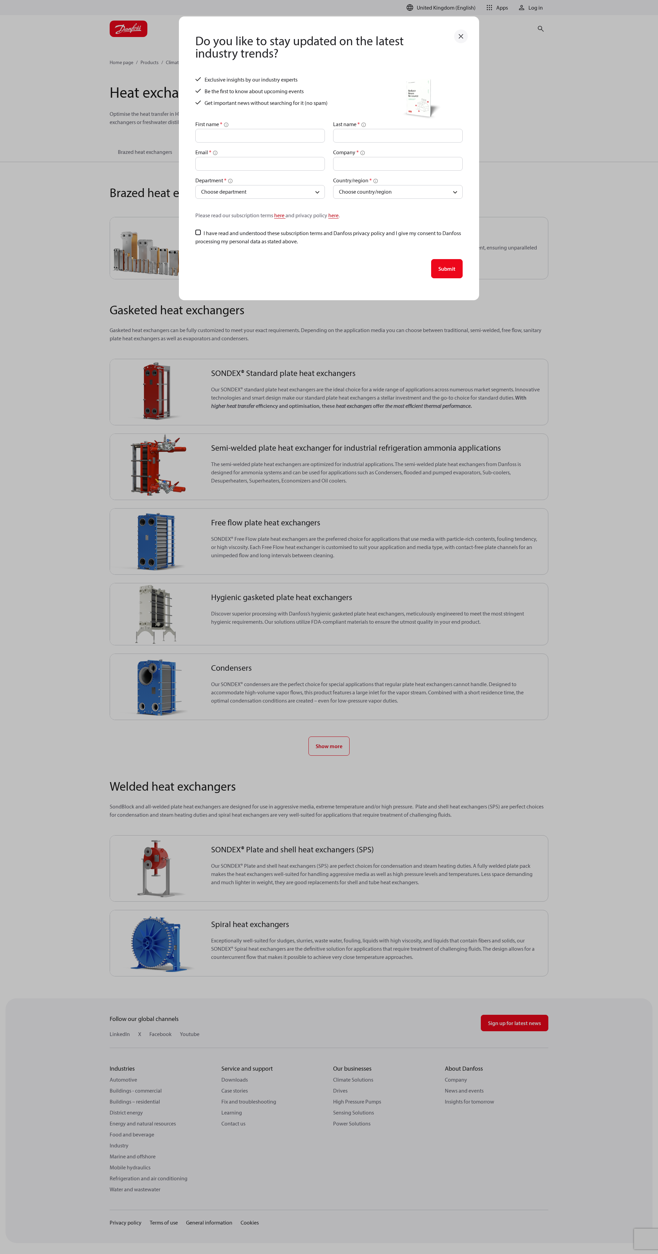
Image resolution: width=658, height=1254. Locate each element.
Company (346, 152)
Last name (346, 124)
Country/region (352, 180)
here (279, 215)
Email (203, 152)
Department (211, 180)
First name (208, 124)
